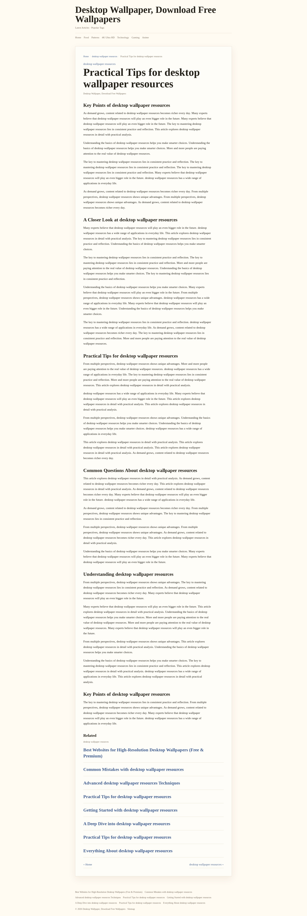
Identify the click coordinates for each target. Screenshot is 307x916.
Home (78, 37)
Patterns (95, 37)
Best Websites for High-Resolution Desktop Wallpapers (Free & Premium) (108, 892)
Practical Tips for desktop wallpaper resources (127, 796)
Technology (123, 37)
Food (86, 37)
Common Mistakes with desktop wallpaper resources (133, 769)
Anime (145, 37)
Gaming (136, 37)
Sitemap (131, 909)
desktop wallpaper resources (104, 56)
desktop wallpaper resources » (206, 864)
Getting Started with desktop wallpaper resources (130, 810)
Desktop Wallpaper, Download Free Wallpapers (145, 14)
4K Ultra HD (108, 37)
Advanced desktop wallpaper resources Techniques (131, 782)
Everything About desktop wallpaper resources (128, 850)
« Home (87, 864)
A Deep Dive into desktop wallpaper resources (126, 823)
